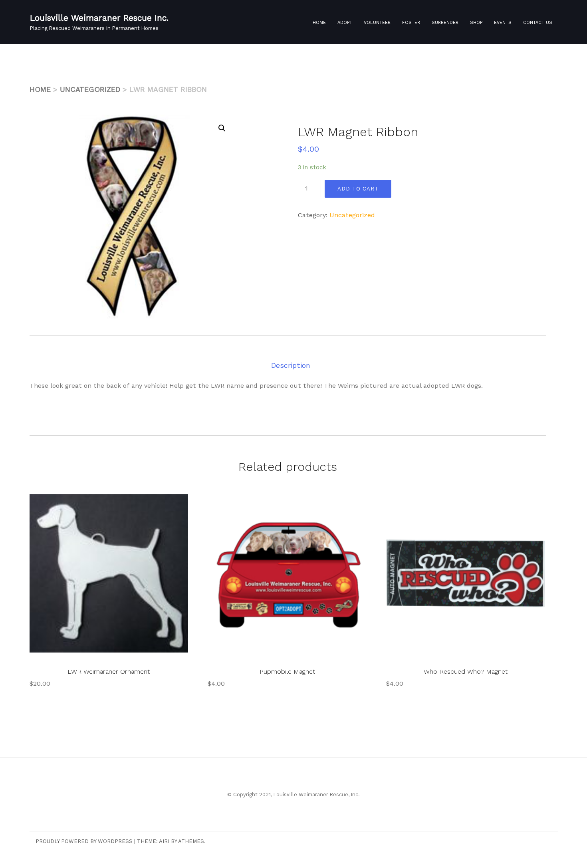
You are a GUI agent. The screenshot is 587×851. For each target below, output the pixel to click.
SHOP (476, 22)
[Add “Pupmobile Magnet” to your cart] (349, 506)
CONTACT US (537, 22)
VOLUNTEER (377, 22)
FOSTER (411, 22)
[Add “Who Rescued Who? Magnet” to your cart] (527, 506)
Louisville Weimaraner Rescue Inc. (99, 18)
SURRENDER (445, 22)
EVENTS (503, 22)
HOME (319, 22)
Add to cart (358, 189)
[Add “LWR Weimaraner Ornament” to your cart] (170, 506)
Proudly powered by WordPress (84, 841)
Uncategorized (90, 89)
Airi (164, 841)
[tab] (290, 365)
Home (40, 89)
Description (290, 365)
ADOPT (344, 22)
